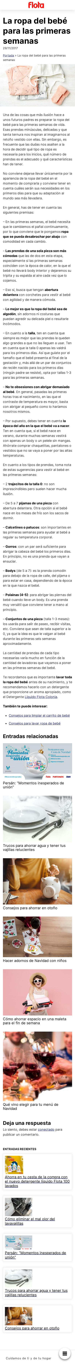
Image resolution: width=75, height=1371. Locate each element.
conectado (46, 1129)
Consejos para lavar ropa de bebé (34, 723)
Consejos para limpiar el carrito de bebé (39, 715)
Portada (8, 55)
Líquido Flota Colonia (41, 697)
